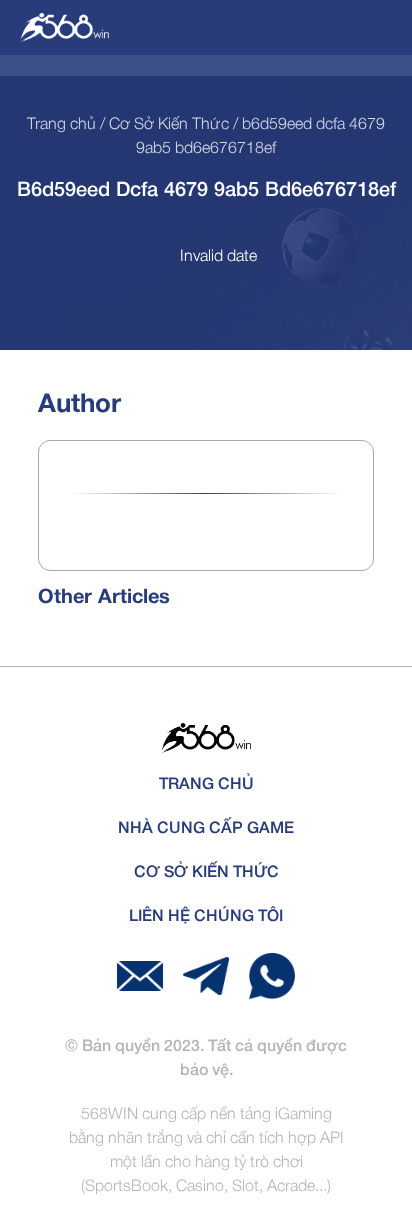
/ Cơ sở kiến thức (162, 125)
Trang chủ (61, 125)
